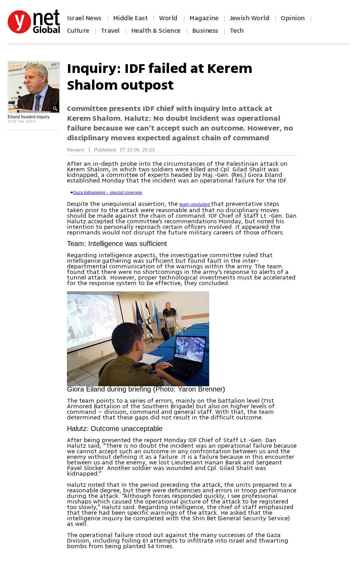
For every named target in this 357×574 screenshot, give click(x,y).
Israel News (84, 18)
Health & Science (156, 31)
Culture (78, 31)
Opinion (293, 18)
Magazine (203, 18)
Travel (110, 31)
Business (205, 31)
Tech (237, 31)
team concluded (195, 204)
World (169, 18)
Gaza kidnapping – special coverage (107, 192)
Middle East (130, 18)
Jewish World (249, 18)
